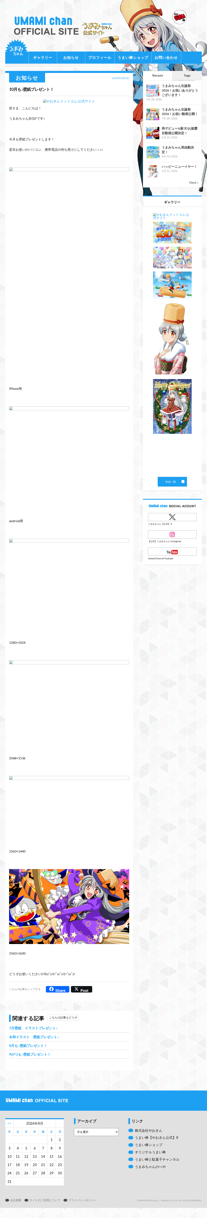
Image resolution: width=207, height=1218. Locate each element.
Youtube (172, 552)
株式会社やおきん (148, 1130)
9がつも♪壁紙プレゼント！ (30, 1054)
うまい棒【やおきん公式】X (156, 1137)
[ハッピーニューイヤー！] (152, 177)
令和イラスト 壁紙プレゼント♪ (34, 1037)
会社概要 (15, 1200)
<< (9, 1123)
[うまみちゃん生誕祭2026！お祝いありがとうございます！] (152, 96)
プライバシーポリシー (82, 1200)
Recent (157, 75)
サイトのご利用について (44, 1200)
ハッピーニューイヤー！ (179, 166)
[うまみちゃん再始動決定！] (152, 158)
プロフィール (99, 57)
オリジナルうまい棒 (150, 1152)
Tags (187, 75)
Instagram (172, 534)
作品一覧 (172, 342)
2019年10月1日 (120, 78)
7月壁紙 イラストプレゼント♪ (33, 1028)
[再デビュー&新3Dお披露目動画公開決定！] (152, 139)
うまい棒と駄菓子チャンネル (157, 1159)
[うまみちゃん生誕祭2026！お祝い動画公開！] (152, 120)
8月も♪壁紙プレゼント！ (28, 1045)
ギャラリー (42, 57)
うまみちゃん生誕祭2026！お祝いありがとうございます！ (180, 90)
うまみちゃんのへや (150, 1166)
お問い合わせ (166, 57)
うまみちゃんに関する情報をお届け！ (16, 50)
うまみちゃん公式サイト (64, 25)
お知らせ (71, 57)
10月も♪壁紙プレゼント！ (31, 89)
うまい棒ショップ (133, 57)
